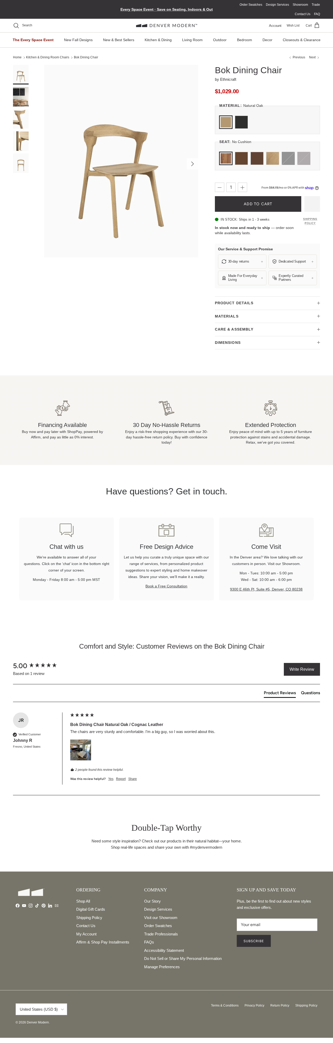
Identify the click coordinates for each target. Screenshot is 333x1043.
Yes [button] (110, 779)
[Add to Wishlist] (312, 204)
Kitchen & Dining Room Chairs (47, 57)
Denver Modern (38, 1022)
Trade (316, 5)
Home (17, 57)
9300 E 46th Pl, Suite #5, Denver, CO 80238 (266, 589)
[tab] (280, 694)
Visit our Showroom (160, 917)
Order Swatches (251, 5)
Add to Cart (258, 204)
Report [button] (121, 779)
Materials (227, 316)
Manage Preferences (162, 967)
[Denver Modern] (166, 25)
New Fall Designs (78, 40)
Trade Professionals (161, 934)
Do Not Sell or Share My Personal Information (183, 958)
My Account (86, 934)
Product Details (234, 303)
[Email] (57, 906)
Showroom (300, 5)
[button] (80, 750)
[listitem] (242, 261)
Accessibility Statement (164, 950)
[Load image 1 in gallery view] (121, 161)
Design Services (277, 5)
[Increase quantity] (242, 187)
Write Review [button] (302, 669)
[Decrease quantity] (219, 187)
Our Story (152, 901)
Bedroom (244, 40)
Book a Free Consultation (166, 586)
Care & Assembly (234, 329)
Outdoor (220, 40)
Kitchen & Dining (158, 40)
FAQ (317, 14)
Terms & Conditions (225, 1005)
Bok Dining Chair (86, 57)
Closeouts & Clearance (302, 40)
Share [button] (132, 779)
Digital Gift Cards (90, 909)
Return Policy (279, 1005)
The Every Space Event (33, 40)
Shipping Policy (310, 221)
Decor (267, 40)
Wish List (293, 25)
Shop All (83, 901)
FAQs (149, 942)
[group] (40, 665)
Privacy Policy (254, 1005)
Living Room (192, 40)
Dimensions (228, 342)
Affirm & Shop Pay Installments (102, 942)
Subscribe (254, 941)
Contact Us (302, 14)
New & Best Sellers (118, 40)
